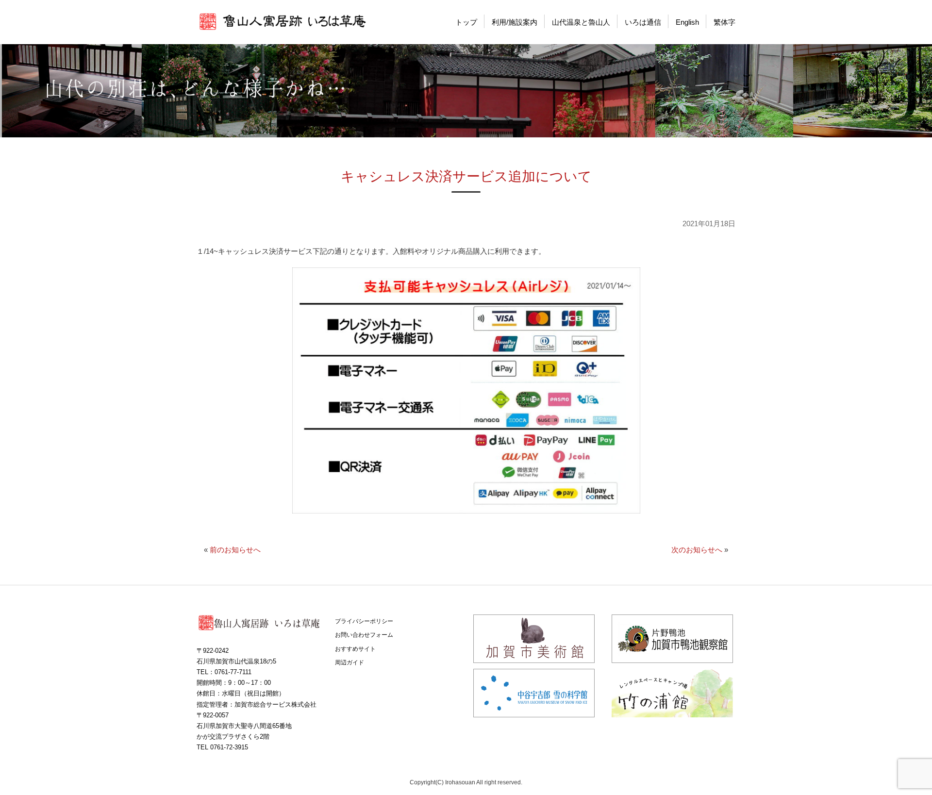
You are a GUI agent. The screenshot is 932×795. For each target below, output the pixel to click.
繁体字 (724, 22)
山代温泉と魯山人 (581, 22)
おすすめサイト (355, 649)
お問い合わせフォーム (364, 634)
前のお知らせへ (235, 550)
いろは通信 (643, 22)
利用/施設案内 (514, 22)
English (687, 22)
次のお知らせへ (696, 550)
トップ (466, 22)
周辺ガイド (349, 662)
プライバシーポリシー (364, 621)
